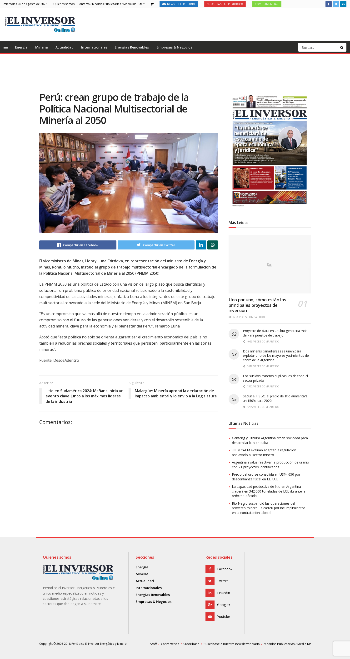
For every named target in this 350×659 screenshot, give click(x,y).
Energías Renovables (132, 47)
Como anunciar (267, 4)
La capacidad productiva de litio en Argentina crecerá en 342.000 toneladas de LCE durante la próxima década (268, 491)
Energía (21, 47)
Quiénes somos (64, 4)
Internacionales (94, 47)
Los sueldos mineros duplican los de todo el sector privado (275, 378)
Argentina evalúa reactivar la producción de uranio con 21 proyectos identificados (270, 464)
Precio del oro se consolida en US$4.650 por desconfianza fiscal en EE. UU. (266, 476)
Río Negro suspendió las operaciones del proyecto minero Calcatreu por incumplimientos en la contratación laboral (268, 508)
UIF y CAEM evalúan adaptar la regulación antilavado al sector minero (264, 452)
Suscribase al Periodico (225, 4)
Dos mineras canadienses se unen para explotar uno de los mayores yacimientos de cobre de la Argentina (276, 355)
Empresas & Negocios (174, 47)
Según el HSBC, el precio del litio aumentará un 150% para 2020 (275, 398)
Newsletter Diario (180, 4)
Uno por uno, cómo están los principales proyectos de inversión (257, 305)
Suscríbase (191, 644)
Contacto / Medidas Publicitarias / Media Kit (106, 4)
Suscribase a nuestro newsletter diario (232, 644)
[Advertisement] (175, 72)
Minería (41, 47)
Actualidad (64, 47)
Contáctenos (170, 644)
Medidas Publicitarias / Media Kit (287, 644)
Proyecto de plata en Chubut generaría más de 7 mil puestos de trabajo (275, 332)
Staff (142, 4)
